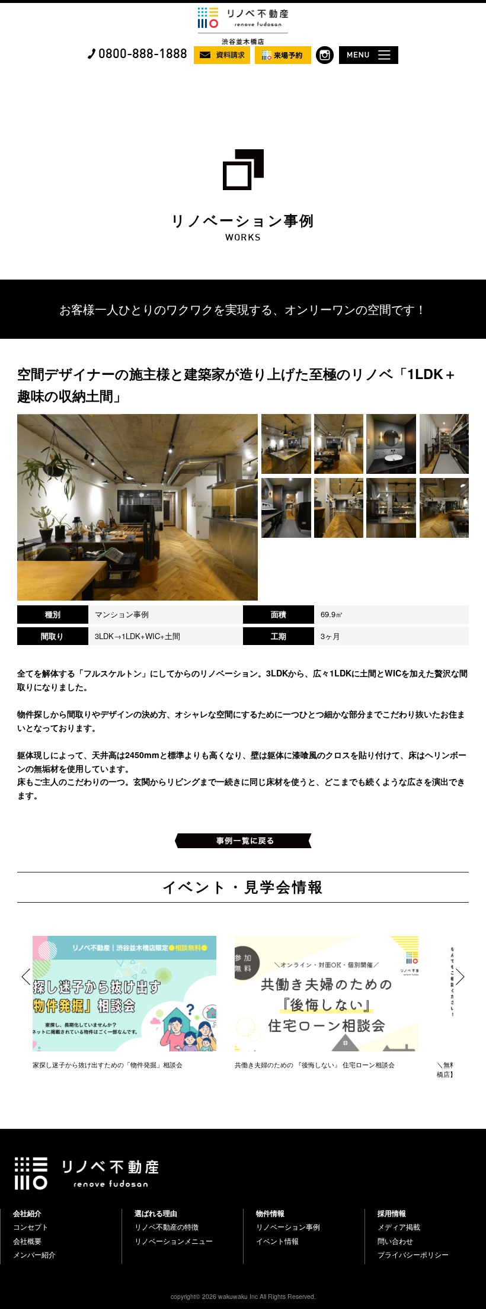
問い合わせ (395, 1240)
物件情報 (270, 1213)
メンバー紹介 (34, 1254)
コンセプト (31, 1226)
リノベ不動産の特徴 (167, 1226)
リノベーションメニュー (174, 1240)
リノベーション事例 (288, 1226)
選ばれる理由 (156, 1213)
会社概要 (27, 1240)
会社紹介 (27, 1213)
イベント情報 (277, 1240)
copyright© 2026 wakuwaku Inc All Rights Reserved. (243, 1296)
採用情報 (392, 1213)
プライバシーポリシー (413, 1254)
